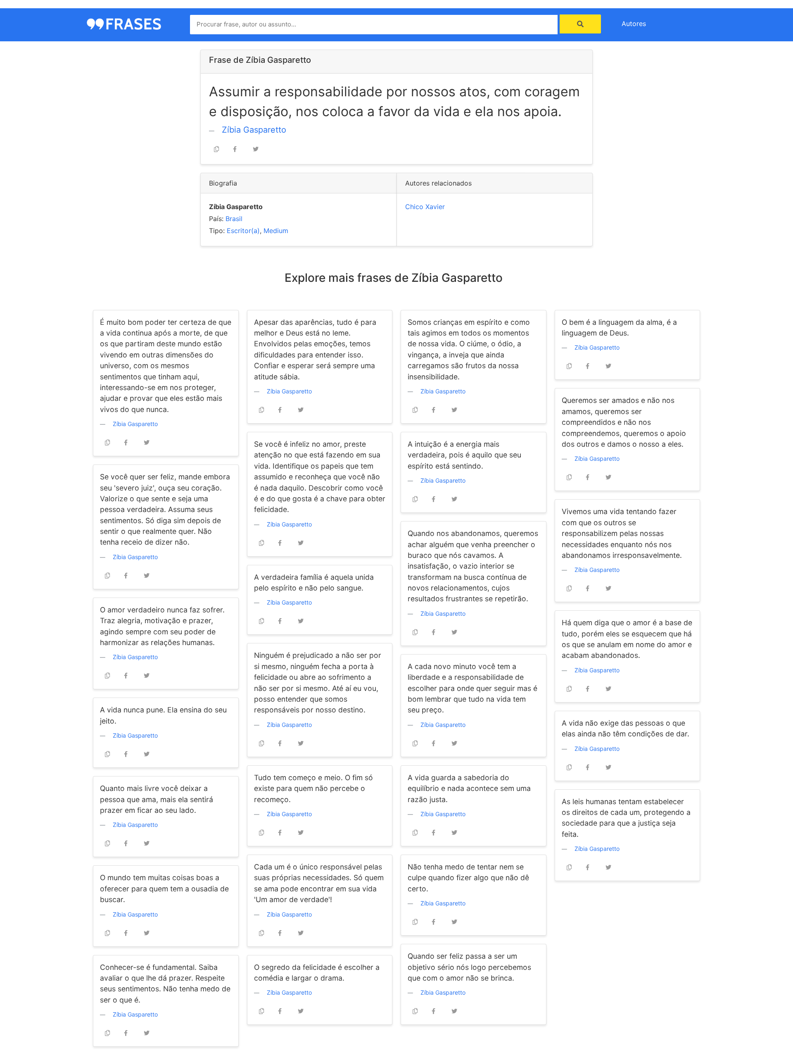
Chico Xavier (425, 206)
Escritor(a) (243, 230)
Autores (634, 23)
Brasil (234, 218)
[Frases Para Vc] (124, 23)
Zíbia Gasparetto (254, 130)
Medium (276, 230)
